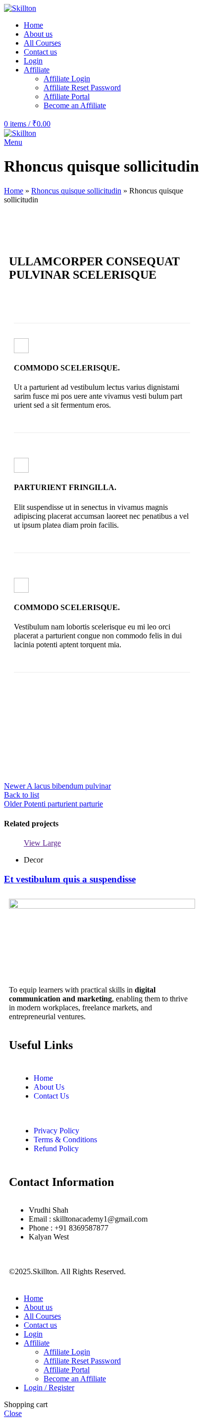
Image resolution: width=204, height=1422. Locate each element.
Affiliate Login (67, 78)
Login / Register (49, 1387)
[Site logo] (20, 8)
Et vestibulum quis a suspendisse (70, 879)
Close (13, 1413)
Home (13, 190)
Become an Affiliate (75, 105)
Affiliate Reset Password (82, 87)
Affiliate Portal (67, 96)
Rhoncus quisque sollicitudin (76, 190)
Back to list (21, 795)
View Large (42, 843)
